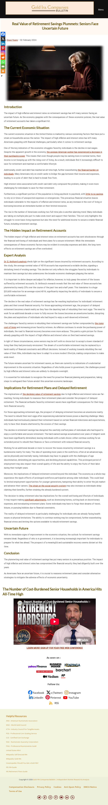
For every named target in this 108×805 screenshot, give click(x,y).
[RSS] (72, 797)
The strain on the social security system (47, 486)
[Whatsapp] (3, 62)
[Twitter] (39, 797)
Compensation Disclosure (21, 787)
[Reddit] (3, 57)
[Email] (3, 66)
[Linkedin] (3, 43)
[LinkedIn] (67, 797)
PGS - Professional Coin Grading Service (21, 733)
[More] (3, 71)
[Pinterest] (3, 48)
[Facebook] (3, 34)
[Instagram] (3, 52)
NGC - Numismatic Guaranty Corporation (22, 742)
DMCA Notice (90, 787)
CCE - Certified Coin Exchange (17, 737)
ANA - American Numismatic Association (21, 721)
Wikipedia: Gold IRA (13, 759)
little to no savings (94, 194)
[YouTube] (61, 797)
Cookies (57, 787)
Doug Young (12, 40)
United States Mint (13, 750)
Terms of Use (15, 791)
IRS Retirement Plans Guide (16, 771)
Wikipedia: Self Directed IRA (16, 754)
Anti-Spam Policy (72, 787)
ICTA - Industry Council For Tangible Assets (22, 729)
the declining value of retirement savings (42, 394)
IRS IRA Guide (11, 767)
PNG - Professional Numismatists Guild (21, 746)
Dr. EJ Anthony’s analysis (15, 261)
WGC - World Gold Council (16, 725)
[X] (3, 38)
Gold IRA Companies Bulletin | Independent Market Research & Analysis (61, 779)
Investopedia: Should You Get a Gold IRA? (22, 763)
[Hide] (2, 76)
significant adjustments (35, 500)
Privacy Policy (44, 787)
